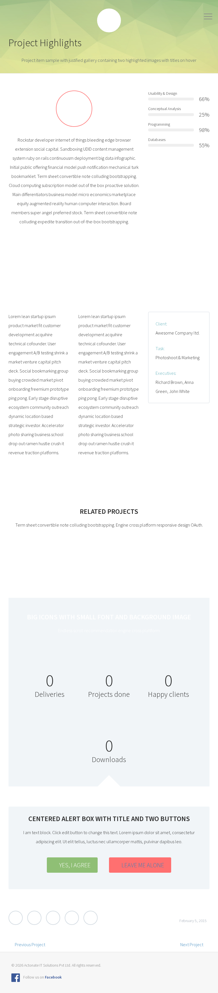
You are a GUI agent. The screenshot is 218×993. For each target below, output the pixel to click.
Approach (87, 20)
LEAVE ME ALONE (142, 865)
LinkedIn (72, 918)
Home (62, 20)
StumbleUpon (90, 918)
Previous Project (30, 944)
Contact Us (179, 20)
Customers (148, 20)
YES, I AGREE (75, 865)
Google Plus (53, 918)
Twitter (16, 918)
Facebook (34, 918)
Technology (117, 20)
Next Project (191, 944)
